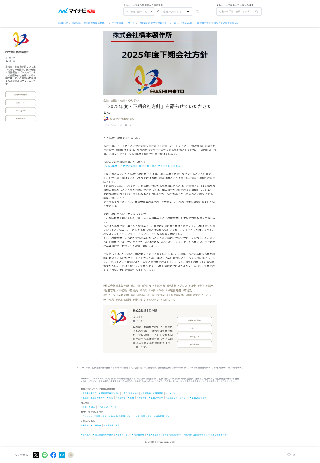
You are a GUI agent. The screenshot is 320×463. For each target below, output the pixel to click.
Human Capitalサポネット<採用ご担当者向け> (206, 434)
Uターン (171, 393)
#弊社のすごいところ (198, 295)
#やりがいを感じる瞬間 (117, 300)
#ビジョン (153, 300)
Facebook (20, 118)
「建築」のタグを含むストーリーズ (157, 22)
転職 (84, 407)
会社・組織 (110, 100)
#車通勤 (187, 290)
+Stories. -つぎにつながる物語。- (90, 22)
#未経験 (122, 290)
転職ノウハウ (157, 397)
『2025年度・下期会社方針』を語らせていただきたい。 (209, 22)
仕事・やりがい (129, 100)
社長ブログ (21, 102)
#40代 (152, 290)
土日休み (97, 425)
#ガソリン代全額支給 (116, 295)
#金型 (201, 286)
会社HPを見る (20, 94)
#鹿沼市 (146, 286)
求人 (93, 407)
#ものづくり (168, 300)
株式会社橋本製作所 (17, 51)
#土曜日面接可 (156, 295)
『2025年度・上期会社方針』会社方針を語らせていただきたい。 (142, 166)
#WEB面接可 (138, 295)
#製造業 (171, 286)
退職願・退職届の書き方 (93, 397)
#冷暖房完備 (173, 290)
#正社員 (133, 290)
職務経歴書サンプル (110, 393)
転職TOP (63, 22)
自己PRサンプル (131, 393)
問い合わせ (139, 434)
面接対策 (142, 397)
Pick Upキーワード (108, 407)
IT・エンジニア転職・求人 (94, 416)
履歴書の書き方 (89, 393)
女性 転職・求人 (143, 416)
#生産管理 (109, 290)
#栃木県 (135, 286)
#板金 (192, 286)
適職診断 (122, 397)
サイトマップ (124, 434)
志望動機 (147, 393)
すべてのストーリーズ (123, 22)
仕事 (132, 397)
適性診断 (159, 393)
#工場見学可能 (175, 295)
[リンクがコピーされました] (71, 455)
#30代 (143, 290)
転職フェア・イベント (178, 397)
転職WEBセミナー (200, 397)
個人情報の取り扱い (104, 434)
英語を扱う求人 (113, 425)
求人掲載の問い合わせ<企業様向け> (164, 434)
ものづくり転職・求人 (121, 416)
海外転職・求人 (163, 416)
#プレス (182, 286)
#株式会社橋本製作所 (116, 286)
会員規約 (86, 434)
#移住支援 (139, 300)
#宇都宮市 (159, 286)
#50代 (160, 290)
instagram (21, 110)
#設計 (209, 286)
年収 (111, 397)
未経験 (85, 425)
